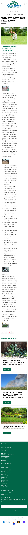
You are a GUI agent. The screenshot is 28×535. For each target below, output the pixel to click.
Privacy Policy (4, 480)
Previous (12, 11)
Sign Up (14, 510)
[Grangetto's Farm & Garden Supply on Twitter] (2, 486)
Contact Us (4, 483)
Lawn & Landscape (18, 14)
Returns (3, 481)
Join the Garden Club (6, 470)
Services (3, 471)
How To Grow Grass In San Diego (14, 427)
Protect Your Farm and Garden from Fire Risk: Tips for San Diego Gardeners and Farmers (13, 395)
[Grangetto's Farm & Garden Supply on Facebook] (3, 486)
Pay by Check (4, 494)
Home (8, 14)
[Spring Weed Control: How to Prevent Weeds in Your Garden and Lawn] (14, 350)
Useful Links (4, 478)
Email (3, 504)
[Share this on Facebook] (6, 332)
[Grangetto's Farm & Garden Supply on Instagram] (6, 486)
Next (16, 11)
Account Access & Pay (6, 492)
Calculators (4, 477)
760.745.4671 (4, 450)
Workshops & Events (6, 473)
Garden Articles (5, 476)
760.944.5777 (4, 457)
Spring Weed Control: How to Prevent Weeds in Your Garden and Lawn (13, 362)
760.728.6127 (4, 464)
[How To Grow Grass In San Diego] (14, 415)
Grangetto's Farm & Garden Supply (15, 517)
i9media (20, 519)
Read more (7, 369)
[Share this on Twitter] (2, 332)
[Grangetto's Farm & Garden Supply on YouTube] (5, 486)
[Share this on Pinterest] (9, 332)
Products (3, 474)
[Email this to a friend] (12, 332)
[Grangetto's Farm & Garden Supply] (14, 4)
